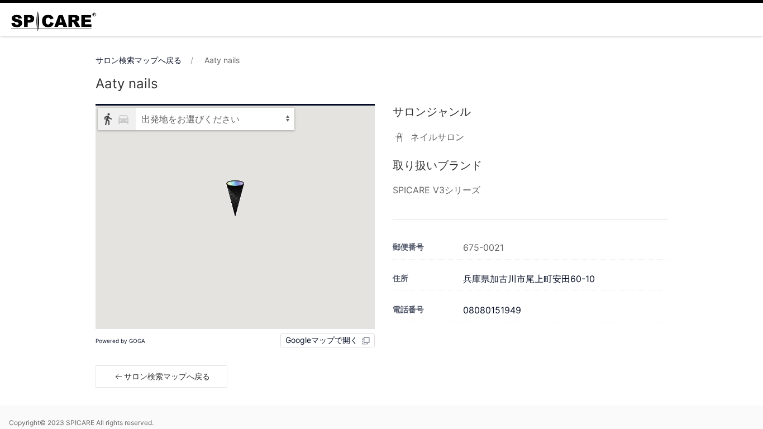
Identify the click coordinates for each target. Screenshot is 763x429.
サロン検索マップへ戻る (139, 60)
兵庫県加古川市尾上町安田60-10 (529, 278)
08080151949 (492, 310)
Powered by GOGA (120, 340)
